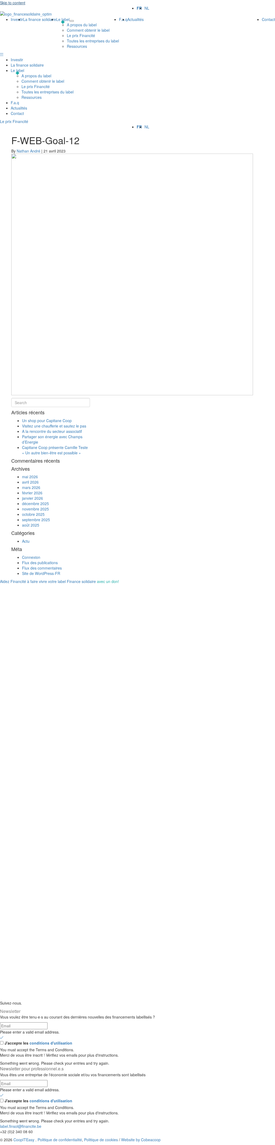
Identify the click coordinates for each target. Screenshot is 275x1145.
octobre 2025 (33, 514)
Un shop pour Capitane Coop (47, 420)
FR (139, 8)
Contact (17, 113)
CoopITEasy (23, 1139)
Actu (26, 541)
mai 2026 (30, 476)
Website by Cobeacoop (141, 1139)
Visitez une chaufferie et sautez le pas (54, 426)
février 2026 (32, 492)
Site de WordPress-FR (41, 573)
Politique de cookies (101, 1139)
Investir (17, 59)
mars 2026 (31, 487)
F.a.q (15, 102)
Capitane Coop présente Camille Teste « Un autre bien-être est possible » (55, 450)
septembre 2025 (36, 519)
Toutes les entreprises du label (47, 92)
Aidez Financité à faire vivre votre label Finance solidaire (59, 581)
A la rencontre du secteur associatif (52, 431)
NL (146, 8)
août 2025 (30, 525)
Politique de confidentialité (60, 1139)
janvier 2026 (32, 498)
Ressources (31, 97)
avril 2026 (30, 482)
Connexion (31, 557)
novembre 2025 (35, 509)
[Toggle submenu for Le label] (72, 21)
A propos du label (36, 75)
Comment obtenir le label (42, 81)
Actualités (19, 108)
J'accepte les (38, 1043)
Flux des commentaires (42, 568)
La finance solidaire (27, 65)
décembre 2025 (35, 503)
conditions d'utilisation (51, 1043)
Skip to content (12, 2)
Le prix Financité (35, 86)
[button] (1, 54)
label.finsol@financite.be (20, 1126)
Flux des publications (40, 562)
